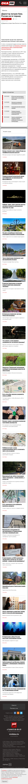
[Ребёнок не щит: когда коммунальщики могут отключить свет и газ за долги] (14, 445)
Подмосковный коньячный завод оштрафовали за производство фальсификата (13, 177)
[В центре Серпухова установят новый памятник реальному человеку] (14, 281)
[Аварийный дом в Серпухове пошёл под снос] (14, 584)
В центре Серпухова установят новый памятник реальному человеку (12, 285)
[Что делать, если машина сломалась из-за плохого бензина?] (14, 338)
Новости (14, 705)
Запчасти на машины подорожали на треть (17, 102)
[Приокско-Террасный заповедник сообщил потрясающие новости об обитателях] (14, 365)
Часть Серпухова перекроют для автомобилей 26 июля (12, 258)
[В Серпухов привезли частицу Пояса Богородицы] (14, 312)
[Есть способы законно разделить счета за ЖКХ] (14, 392)
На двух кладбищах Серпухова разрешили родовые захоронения (13, 233)
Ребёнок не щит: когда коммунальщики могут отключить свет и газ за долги (13, 449)
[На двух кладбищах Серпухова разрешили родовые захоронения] (14, 231)
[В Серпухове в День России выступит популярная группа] (14, 634)
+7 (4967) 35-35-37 (14, 729)
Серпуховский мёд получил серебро (18, 107)
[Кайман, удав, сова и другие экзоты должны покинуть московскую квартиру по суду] (14, 202)
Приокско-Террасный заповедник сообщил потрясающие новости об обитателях (13, 369)
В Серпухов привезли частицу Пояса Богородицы (11, 314)
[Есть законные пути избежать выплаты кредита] (14, 502)
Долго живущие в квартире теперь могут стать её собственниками (13, 612)
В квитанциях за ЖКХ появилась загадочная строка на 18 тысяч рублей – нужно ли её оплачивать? (13, 559)
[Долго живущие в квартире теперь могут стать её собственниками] (14, 609)
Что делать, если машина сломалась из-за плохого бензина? (13, 341)
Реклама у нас (14, 708)
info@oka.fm (14, 734)
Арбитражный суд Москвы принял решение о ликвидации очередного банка (13, 663)
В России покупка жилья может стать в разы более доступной (18, 98)
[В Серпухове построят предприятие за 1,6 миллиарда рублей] (14, 686)
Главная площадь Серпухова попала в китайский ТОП (16, 112)
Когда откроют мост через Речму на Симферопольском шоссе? (14, 151)
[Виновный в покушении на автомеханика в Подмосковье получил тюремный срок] (14, 527)
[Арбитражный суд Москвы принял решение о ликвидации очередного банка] (14, 660)
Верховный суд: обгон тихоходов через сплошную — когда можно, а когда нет (13, 477)
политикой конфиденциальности (9, 777)
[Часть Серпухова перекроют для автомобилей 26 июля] (14, 256)
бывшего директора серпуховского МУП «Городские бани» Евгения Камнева (13, 47)
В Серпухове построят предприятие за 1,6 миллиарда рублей (13, 689)
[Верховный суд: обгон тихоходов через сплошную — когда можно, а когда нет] (14, 474)
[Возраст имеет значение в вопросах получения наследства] (14, 419)
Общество (4, 10)
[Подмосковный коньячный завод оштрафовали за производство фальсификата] (14, 174)
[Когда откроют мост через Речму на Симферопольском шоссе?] (14, 149)
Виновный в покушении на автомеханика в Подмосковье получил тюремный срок (12, 531)
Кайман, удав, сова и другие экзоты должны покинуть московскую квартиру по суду (13, 206)
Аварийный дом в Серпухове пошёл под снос (13, 587)
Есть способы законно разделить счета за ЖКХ (13, 395)
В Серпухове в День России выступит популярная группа (11, 637)
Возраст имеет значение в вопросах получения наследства (13, 421)
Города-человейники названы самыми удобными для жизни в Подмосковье (17, 119)
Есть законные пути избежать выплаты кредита (12, 505)
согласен (4, 770)
